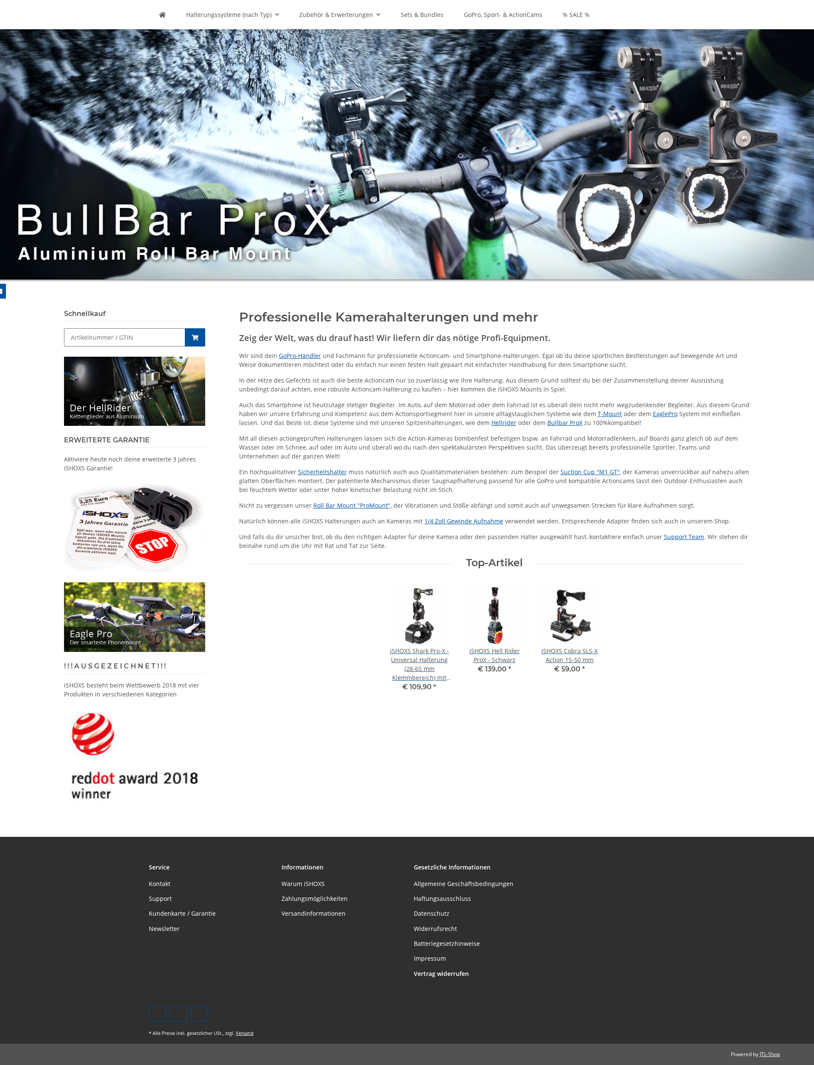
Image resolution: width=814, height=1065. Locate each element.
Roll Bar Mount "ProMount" (351, 505)
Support (160, 898)
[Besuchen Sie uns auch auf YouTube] (178, 1013)
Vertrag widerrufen (441, 974)
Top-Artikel (494, 563)
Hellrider (503, 423)
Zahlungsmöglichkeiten (315, 898)
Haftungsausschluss (442, 898)
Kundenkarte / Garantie (182, 913)
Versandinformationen (314, 913)
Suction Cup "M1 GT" (590, 472)
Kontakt (159, 884)
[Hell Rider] (134, 390)
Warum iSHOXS (303, 884)
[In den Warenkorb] (195, 337)
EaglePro (665, 414)
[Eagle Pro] (134, 616)
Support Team (684, 537)
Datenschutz (431, 913)
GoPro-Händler (300, 356)
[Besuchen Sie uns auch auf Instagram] (199, 1013)
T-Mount (610, 414)
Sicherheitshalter (322, 472)
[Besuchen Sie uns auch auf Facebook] (157, 1013)
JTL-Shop (770, 1054)
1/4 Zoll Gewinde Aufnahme (463, 521)
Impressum (430, 958)
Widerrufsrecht (435, 929)
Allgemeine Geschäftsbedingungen (463, 884)
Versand (245, 1033)
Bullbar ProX (565, 423)
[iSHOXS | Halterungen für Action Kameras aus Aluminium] (162, 14)
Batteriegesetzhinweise (447, 943)
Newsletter (164, 929)
